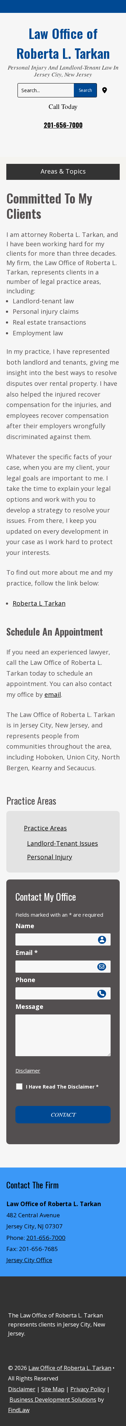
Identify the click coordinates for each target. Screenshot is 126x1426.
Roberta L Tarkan (39, 603)
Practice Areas (45, 828)
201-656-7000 (63, 124)
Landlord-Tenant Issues (62, 843)
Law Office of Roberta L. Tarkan (69, 1368)
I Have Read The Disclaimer (62, 1086)
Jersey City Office (29, 1260)
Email (26, 952)
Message (29, 1006)
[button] (63, 173)
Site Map (52, 1389)
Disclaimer (27, 1070)
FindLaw (18, 1410)
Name (24, 926)
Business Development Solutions (52, 1399)
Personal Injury (49, 857)
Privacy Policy (87, 1389)
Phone (25, 979)
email (52, 694)
